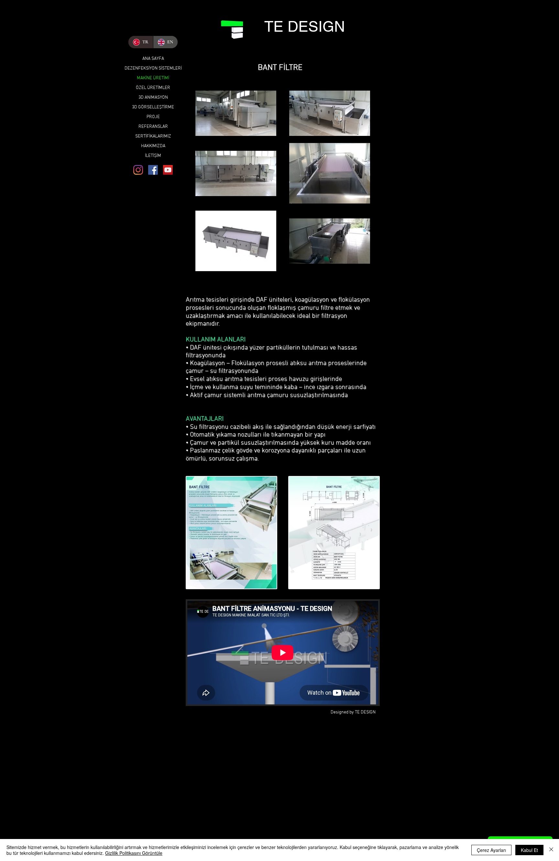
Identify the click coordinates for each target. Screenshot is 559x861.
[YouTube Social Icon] (168, 170)
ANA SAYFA (153, 58)
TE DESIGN (304, 26)
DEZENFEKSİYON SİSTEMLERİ (153, 68)
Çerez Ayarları (491, 850)
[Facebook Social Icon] (153, 170)
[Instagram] (138, 170)
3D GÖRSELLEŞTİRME (153, 107)
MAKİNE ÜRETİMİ (153, 78)
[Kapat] (551, 850)
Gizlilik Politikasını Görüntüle (133, 853)
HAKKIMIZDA (153, 146)
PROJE (153, 117)
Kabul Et (529, 850)
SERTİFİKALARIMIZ (153, 136)
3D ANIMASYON (153, 97)
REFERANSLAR (153, 126)
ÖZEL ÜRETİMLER (153, 88)
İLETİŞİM (153, 156)
